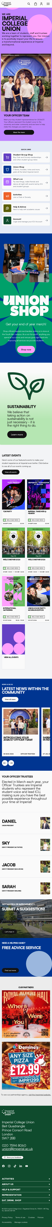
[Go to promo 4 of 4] (44, 55)
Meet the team (19, 132)
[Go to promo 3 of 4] (32, 55)
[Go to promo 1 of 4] (8, 55)
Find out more (10, 970)
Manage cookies (21, 1222)
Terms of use (20, 1217)
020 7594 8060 (14, 1145)
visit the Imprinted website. (40, 1095)
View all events (11, 472)
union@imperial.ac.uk (17, 1149)
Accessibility (7, 1222)
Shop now (26, 349)
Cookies (31, 1217)
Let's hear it (9, 932)
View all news (10, 699)
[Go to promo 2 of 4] (20, 55)
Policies (41, 1217)
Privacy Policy (7, 1217)
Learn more (17, 434)
